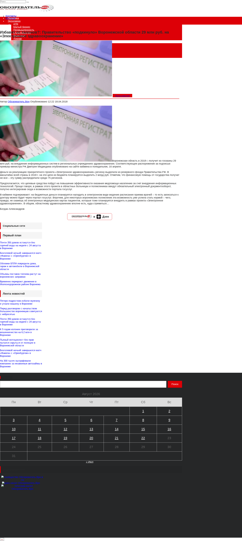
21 (116, 438)
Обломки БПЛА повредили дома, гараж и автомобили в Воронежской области (19, 266)
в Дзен (101, 216)
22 (143, 438)
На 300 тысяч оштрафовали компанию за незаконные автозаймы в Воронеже (21, 363)
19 (65, 438)
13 (91, 429)
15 (143, 429)
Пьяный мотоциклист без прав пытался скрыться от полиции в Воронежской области (17, 342)
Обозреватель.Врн (19, 101)
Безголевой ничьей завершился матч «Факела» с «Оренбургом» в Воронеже (20, 256)
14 (116, 429)
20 (91, 438)
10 (14, 429)
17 (14, 438)
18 (39, 438)
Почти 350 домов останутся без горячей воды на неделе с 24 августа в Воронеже (20, 245)
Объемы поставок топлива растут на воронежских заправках (20, 275)
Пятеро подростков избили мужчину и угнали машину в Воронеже (20, 302)
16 (169, 429)
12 (65, 429)
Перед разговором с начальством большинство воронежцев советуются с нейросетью (21, 311)
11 (39, 429)
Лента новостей (122, 96)
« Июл (89, 461)
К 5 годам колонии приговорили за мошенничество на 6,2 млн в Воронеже (19, 332)
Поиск (6, 377)
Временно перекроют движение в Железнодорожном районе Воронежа (20, 283)
